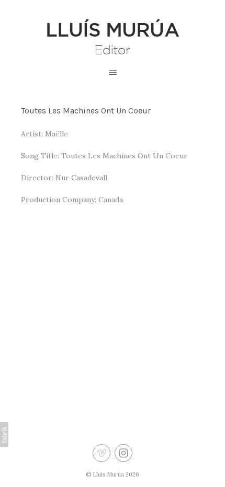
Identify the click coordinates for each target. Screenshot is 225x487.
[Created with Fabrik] (4, 434)
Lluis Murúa (108, 474)
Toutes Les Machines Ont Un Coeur (86, 110)
